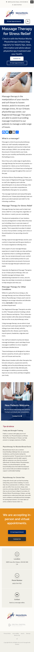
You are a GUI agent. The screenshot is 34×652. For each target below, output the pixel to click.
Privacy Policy (7, 633)
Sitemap (28, 633)
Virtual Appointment (17, 532)
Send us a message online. (17, 602)
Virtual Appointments (14, 21)
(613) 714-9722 (18, 4)
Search (28, 21)
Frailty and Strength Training (13, 430)
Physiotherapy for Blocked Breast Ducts (17, 447)
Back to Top (17, 635)
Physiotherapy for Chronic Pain (14, 477)
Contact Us (16, 58)
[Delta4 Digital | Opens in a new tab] (17, 626)
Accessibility (16, 633)
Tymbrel (17, 644)
